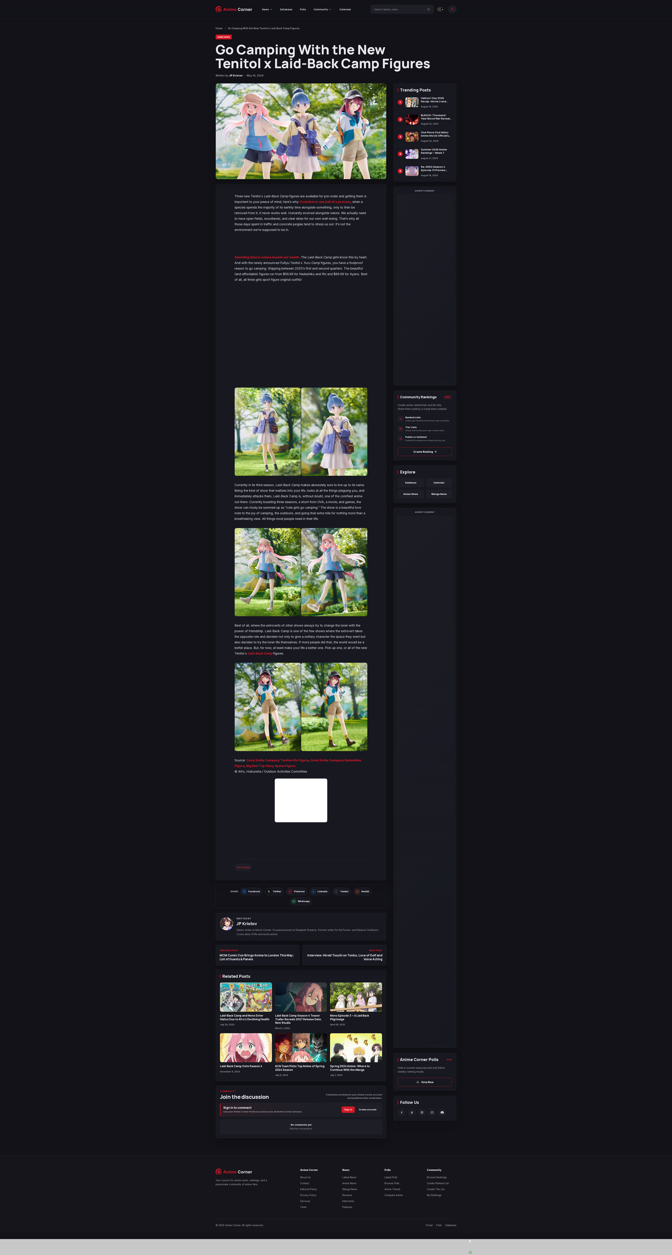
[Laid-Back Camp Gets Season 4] (246, 1047)
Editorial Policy (308, 1189)
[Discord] (442, 1112)
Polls (303, 9)
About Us (305, 1177)
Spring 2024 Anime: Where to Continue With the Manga (350, 1068)
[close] (337, 1241)
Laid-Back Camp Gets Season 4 (241, 1066)
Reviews (347, 1195)
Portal (429, 1225)
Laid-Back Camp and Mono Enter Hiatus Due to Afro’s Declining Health (244, 1017)
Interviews (348, 1201)
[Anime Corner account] (452, 9)
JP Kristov (236, 75)
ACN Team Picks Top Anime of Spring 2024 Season (299, 1068)
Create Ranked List (438, 1183)
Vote (449, 1059)
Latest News (349, 1177)
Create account (367, 1109)
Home (219, 28)
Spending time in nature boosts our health (266, 257)
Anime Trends (392, 1189)
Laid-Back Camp (260, 653)
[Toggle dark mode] (441, 9)
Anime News (223, 37)
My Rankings (434, 1195)
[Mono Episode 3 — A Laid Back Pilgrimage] (356, 997)
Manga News (439, 494)
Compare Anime (393, 1195)
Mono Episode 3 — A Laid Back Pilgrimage (349, 1017)
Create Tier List (435, 1189)
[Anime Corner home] (234, 9)
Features (347, 1206)
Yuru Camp (243, 867)
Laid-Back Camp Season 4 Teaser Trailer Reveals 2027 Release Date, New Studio (298, 1019)
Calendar (345, 9)
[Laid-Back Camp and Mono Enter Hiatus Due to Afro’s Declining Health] (246, 997)
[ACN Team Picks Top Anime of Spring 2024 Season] (301, 1047)
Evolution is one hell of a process (325, 202)
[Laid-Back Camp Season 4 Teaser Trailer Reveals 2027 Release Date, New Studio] (301, 997)
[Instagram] (422, 1112)
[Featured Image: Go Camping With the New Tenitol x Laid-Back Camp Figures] (301, 131)
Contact (304, 1183)
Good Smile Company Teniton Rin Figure (277, 760)
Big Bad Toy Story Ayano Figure (270, 766)
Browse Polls (391, 1183)
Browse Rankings (437, 1177)
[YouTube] (432, 1112)
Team (303, 1206)
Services (305, 1201)
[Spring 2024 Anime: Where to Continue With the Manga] (356, 1047)
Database (286, 9)
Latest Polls (390, 1177)
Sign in (348, 1109)
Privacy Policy (308, 1195)
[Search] (428, 9)
